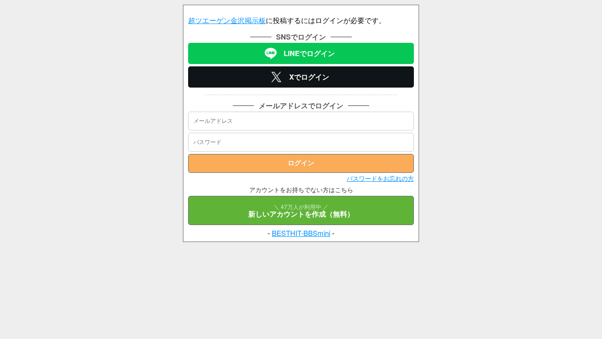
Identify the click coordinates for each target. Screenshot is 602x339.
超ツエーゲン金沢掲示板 (227, 20)
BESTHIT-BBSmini (301, 233)
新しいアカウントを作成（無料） (301, 210)
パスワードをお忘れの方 (380, 178)
